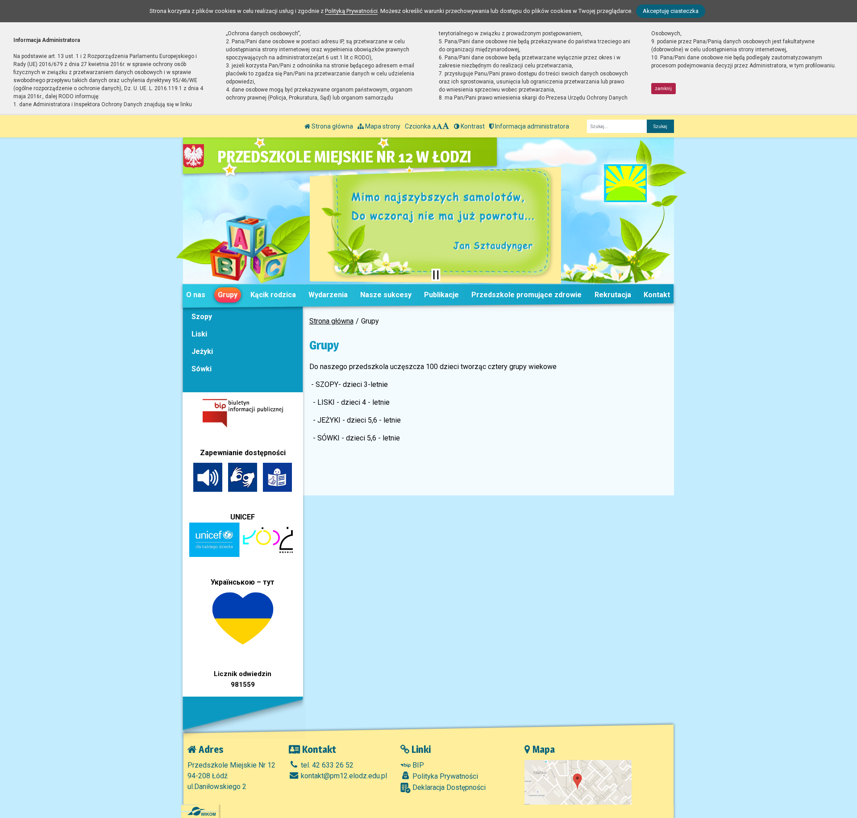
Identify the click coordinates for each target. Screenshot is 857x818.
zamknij (663, 88)
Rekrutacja (613, 295)
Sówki (201, 369)
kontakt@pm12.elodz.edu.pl (343, 776)
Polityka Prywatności (444, 776)
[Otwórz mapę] (578, 781)
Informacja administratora (531, 126)
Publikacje (441, 295)
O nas (195, 295)
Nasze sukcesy (386, 295)
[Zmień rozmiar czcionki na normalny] (434, 126)
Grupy (227, 295)
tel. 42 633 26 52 (326, 765)
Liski (199, 334)
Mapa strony (382, 126)
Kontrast (472, 126)
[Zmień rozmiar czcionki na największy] (445, 126)
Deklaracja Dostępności (448, 787)
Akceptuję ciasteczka (671, 11)
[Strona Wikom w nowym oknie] (201, 811)
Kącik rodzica (273, 295)
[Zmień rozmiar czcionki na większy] (439, 126)
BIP (417, 765)
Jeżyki (202, 351)
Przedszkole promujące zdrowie (526, 295)
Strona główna (331, 126)
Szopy (201, 316)
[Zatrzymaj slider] (435, 274)
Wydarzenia (328, 295)
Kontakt (657, 295)
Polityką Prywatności (351, 11)
